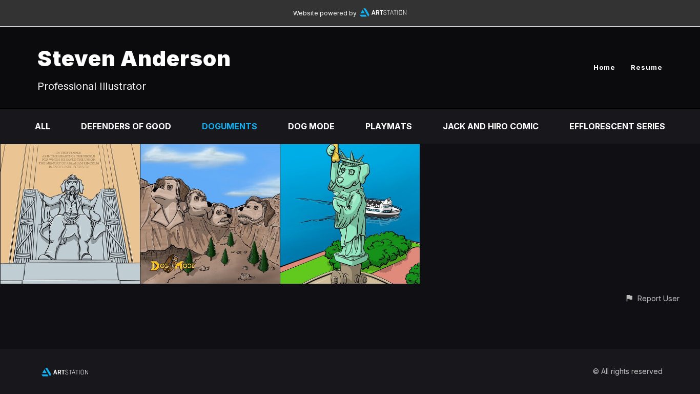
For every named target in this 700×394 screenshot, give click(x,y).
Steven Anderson (134, 58)
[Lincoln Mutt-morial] (70, 151)
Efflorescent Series (617, 126)
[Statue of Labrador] (350, 151)
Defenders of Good (126, 126)
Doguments (229, 126)
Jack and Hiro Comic (491, 126)
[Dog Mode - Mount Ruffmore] (210, 151)
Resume (647, 67)
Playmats (388, 126)
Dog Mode (311, 126)
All (42, 126)
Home (604, 67)
